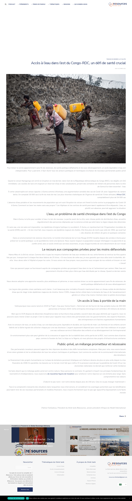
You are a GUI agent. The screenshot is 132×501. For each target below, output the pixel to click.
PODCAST (12, 4)
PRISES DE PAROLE (39, 4)
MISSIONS (67, 4)
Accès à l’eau (60, 466)
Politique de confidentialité (16, 498)
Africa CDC (120, 194)
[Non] (130, 498)
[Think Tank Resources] (118, 4)
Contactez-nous (91, 475)
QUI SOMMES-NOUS (80, 4)
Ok (27, 498)
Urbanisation (60, 475)
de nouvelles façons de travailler (60, 374)
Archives (93, 478)
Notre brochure (91, 472)
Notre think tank (91, 469)
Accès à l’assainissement (57, 469)
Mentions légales (91, 484)
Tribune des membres (112, 59)
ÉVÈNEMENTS (24, 4)
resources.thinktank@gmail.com (118, 477)
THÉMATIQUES (54, 4)
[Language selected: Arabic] (122, 484)
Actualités (122, 59)
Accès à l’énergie (59, 472)
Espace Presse (91, 481)
